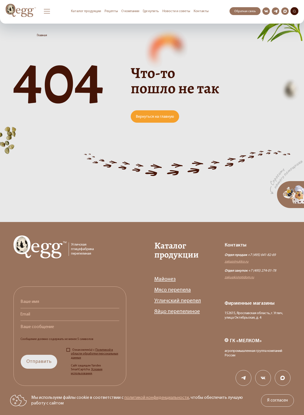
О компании (130, 11)
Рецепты (111, 11)
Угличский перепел (177, 301)
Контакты (201, 11)
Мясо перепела (172, 290)
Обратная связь (245, 11)
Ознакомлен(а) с (94, 361)
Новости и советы (176, 11)
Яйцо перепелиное (177, 311)
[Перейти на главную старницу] (21, 11)
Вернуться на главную (155, 117)
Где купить (151, 11)
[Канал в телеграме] (275, 11)
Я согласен (277, 400)
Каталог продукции (86, 11)
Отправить (39, 361)
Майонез (165, 279)
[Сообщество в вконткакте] (266, 11)
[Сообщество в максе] (282, 378)
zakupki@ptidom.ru (239, 277)
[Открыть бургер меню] (47, 11)
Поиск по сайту (294, 11)
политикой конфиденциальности (156, 397)
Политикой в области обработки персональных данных (94, 354)
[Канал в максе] (285, 11)
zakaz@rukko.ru (236, 262)
